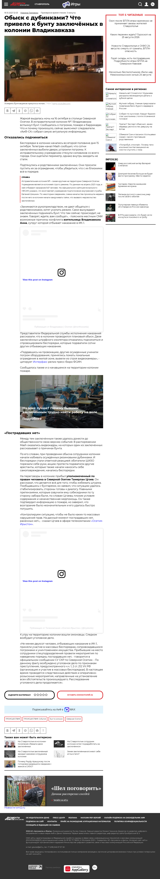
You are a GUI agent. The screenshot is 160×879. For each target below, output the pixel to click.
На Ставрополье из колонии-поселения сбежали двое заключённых (32, 744)
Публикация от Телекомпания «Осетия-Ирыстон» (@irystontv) (61, 628)
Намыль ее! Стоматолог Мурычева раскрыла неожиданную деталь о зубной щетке (136, 95)
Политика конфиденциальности (130, 822)
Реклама (72, 818)
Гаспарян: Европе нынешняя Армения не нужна (132, 185)
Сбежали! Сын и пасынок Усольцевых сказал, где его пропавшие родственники (137, 137)
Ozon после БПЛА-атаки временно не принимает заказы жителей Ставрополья (130, 24)
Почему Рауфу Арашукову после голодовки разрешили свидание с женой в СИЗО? (34, 764)
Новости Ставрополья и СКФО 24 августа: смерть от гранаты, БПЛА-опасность (130, 49)
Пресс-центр (59, 818)
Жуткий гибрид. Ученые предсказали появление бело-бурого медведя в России (137, 106)
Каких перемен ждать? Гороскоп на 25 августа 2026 (130, 36)
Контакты (52, 822)
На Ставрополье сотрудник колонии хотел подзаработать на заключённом (83, 744)
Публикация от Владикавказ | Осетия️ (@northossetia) (61, 326)
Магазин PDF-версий (91, 818)
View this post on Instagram (37, 279)
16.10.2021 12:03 (11, 13)
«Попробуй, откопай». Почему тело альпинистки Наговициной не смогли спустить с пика (136, 147)
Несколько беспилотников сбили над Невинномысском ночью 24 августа (130, 73)
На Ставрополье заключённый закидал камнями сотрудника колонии (33, 754)
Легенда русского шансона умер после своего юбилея (134, 195)
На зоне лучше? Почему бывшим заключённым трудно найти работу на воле (59, 410)
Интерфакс (40, 361)
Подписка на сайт (35, 822)
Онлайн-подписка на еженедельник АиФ (124, 818)
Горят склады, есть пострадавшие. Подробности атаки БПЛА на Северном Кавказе (130, 61)
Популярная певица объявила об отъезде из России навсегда (133, 206)
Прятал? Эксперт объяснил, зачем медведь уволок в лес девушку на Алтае (135, 126)
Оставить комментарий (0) (80, 695)
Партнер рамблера (52, 867)
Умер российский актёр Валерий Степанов (134, 164)
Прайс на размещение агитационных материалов (85, 822)
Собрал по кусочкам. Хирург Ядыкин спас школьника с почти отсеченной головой (137, 116)
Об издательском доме (37, 818)
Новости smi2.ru (14, 807)
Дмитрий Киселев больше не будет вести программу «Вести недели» (135, 175)
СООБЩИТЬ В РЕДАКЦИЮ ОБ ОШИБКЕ (43, 825)
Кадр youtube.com (61, 103)
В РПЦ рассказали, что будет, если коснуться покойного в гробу (135, 216)
